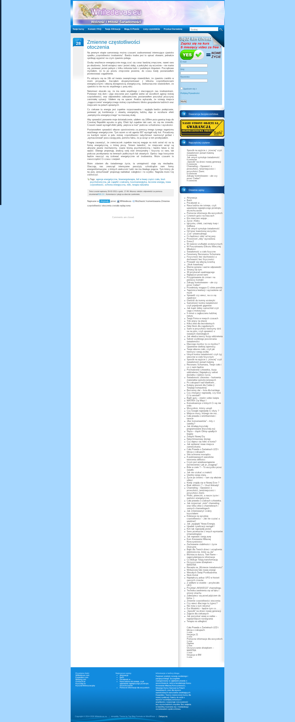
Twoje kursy (78, 29)
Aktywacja (192, 197)
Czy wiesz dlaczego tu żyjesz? (202, 603)
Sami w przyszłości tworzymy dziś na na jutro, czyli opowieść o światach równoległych (204, 331)
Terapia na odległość (197, 621)
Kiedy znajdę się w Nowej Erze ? (203, 482)
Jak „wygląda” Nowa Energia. (201, 523)
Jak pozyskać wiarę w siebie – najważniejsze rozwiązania (202, 617)
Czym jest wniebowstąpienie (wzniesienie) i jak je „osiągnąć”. (202, 463)
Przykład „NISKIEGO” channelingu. (204, 588)
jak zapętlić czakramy (118, 182)
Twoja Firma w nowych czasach (202, 318)
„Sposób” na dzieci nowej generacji (204, 162)
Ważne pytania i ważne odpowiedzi (204, 267)
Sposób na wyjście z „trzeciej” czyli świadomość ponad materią (204, 151)
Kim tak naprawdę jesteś (199, 529)
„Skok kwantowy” (195, 264)
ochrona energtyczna (115, 184)
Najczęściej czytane (199, 142)
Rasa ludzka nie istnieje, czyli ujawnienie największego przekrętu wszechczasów (204, 208)
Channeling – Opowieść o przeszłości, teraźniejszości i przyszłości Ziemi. (201, 169)
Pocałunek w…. (194, 203)
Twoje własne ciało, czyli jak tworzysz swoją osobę (201, 350)
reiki (129, 184)
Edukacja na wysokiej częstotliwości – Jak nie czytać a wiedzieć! (203, 518)
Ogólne (190, 643)
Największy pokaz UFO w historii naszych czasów (203, 579)
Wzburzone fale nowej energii (201, 570)
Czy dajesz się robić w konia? (201, 441)
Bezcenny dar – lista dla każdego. (203, 390)
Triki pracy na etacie (197, 321)
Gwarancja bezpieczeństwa (203, 114)
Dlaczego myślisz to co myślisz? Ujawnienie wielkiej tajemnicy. (203, 345)
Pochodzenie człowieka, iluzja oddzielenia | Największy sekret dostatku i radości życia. (202, 372)
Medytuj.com (80, 679)
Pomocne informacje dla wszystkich (204, 213)
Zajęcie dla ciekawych (198, 613)
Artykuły (105, 201)
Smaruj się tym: (194, 269)
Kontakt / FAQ (94, 29)
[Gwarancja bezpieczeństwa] (202, 128)
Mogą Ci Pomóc (131, 29)
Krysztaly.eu (80, 683)
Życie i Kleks (193, 221)
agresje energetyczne (106, 179)
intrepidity (115, 716)
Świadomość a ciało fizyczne (201, 251)
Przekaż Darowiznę (173, 29)
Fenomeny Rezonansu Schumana (203, 254)
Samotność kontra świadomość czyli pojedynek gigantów (202, 304)
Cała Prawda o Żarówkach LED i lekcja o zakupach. (203, 450)
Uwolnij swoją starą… (197, 475)
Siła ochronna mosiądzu (198, 454)
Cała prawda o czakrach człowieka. (204, 500)
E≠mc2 (190, 241)
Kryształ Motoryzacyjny (85, 686)
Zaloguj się (163, 716)
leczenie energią (156, 182)
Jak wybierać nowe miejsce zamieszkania (200, 445)
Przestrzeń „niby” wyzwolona (201, 239)
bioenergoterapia (127, 179)
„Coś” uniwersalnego (197, 233)
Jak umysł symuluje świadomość (203, 157)
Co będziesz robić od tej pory (201, 236)
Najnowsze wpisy (123, 673)
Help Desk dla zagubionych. (200, 326)
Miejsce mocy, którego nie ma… (203, 413)
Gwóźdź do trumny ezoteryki (201, 300)
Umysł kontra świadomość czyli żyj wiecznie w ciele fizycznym (204, 355)
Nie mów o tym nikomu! (198, 606)
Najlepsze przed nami (197, 274)
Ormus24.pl (80, 681)
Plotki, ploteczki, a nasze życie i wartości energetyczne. (203, 496)
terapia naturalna (140, 184)
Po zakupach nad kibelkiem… (201, 382)
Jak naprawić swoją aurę (199, 536)
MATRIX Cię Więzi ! (197, 400)
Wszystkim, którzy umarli (199, 408)
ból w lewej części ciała (147, 179)
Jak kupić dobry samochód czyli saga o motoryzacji (203, 309)
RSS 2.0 (100, 194)
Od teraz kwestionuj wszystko (201, 231)
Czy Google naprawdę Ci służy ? (203, 411)
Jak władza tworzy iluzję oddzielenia (205, 336)
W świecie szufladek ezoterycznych (204, 244)
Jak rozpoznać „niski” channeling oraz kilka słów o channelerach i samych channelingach (203, 506)
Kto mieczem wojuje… (198, 218)
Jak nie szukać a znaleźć (199, 472)
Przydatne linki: (82, 673)
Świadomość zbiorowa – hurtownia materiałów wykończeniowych (204, 378)
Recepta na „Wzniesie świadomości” (205, 567)
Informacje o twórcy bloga (167, 673)
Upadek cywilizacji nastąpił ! (201, 526)
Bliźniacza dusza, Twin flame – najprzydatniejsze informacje (202, 555)
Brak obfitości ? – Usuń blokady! (203, 485)
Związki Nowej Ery (196, 436)
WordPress (150, 716)
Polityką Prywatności (190, 93)
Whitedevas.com (82, 675)
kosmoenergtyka (138, 182)
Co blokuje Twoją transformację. (202, 559)
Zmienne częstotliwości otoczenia (113, 44)
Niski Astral (192, 575)
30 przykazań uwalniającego (201, 272)
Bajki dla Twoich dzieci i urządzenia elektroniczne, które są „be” (204, 550)
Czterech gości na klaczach (200, 215)
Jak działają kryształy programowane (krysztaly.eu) (201, 427)
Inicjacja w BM (194, 655)
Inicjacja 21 (192, 634)
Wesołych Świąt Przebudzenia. (202, 572)
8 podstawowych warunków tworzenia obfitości (200, 458)
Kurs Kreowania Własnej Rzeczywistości (199, 540)
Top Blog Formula (135, 716)
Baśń (189, 200)
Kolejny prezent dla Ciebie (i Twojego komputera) (200, 386)
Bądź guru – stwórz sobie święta (203, 398)
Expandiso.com (81, 677)
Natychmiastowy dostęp (198, 439)
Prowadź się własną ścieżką (201, 262)
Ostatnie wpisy (196, 190)
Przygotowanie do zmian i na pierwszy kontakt (201, 278)
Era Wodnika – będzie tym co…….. (204, 608)
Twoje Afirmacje (113, 29)
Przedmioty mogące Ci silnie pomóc (204, 287)
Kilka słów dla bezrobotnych (200, 323)
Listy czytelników (151, 29)
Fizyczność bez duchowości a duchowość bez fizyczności (202, 258)
